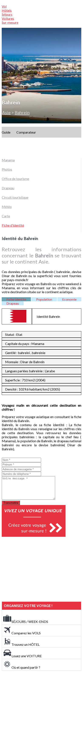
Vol (4, 6)
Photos (7, 169)
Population (44, 299)
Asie (6, 112)
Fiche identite (16, 299)
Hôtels (7, 10)
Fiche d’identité (13, 225)
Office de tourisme (15, 179)
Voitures (8, 18)
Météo (7, 207)
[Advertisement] (34, 569)
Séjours (7, 14)
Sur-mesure (10, 22)
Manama (8, 160)
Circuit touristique (15, 197)
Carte (6, 216)
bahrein (22, 112)
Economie (69, 299)
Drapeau (8, 188)
